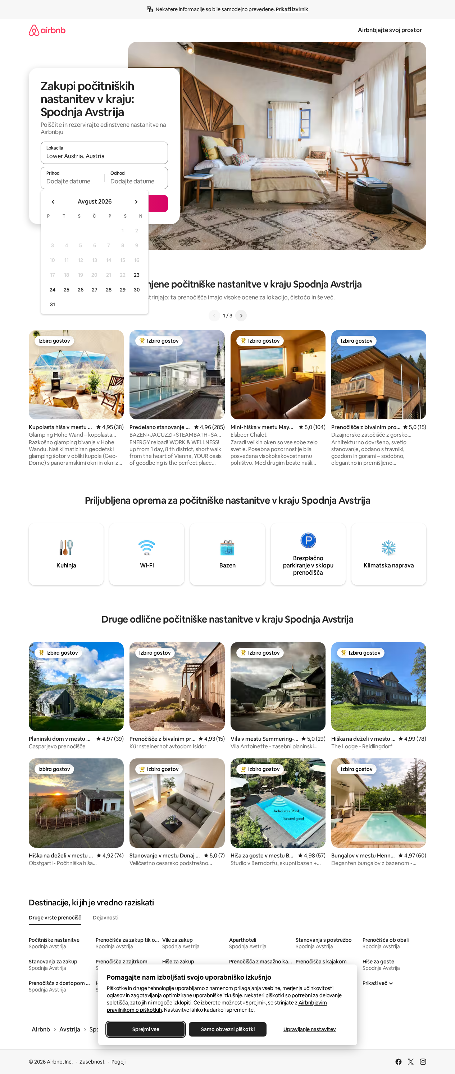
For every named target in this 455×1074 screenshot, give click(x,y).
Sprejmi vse (145, 1029)
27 (94, 289)
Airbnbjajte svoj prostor (390, 30)
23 (137, 275)
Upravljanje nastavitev (309, 1029)
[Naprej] (241, 315)
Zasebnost (92, 1062)
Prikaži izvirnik (292, 9)
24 (52, 289)
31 (52, 304)
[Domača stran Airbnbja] (47, 30)
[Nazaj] (214, 315)
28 (109, 289)
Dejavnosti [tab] (105, 917)
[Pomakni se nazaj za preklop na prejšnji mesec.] (53, 202)
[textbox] (72, 181)
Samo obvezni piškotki (227, 1029)
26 (80, 289)
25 (66, 289)
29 (123, 289)
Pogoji (119, 1062)
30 (137, 289)
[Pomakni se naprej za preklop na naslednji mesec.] (136, 202)
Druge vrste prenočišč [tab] (55, 917)
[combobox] (104, 156)
